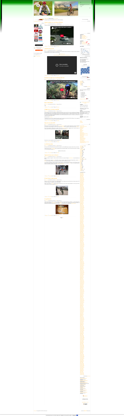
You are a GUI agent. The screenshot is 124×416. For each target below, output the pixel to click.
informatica (81, 157)
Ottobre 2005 (82, 366)
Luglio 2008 (81, 341)
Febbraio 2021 (82, 224)
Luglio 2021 (81, 220)
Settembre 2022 (82, 209)
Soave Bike (83, 37)
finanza (81, 153)
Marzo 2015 (81, 279)
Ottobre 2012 (82, 301)
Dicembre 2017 (82, 253)
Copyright (81, 122)
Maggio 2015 (82, 277)
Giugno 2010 (82, 323)
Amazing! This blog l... (83, 384)
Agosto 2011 (81, 312)
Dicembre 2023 (82, 197)
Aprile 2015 (81, 278)
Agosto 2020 (81, 228)
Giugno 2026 (82, 174)
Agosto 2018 (81, 247)
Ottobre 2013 (82, 292)
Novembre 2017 (82, 254)
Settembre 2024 (82, 190)
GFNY (63, 126)
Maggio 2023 (82, 203)
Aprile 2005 (81, 371)
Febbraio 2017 (82, 261)
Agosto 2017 (81, 256)
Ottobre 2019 (82, 236)
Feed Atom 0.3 (85, 396)
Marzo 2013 (81, 297)
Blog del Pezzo (82, 132)
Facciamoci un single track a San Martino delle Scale (54, 77)
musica (81, 160)
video (81, 168)
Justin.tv (81, 131)
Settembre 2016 (82, 265)
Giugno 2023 (82, 202)
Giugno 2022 (82, 211)
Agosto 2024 (81, 191)
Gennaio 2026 (82, 178)
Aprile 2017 (81, 259)
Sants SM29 (52, 148)
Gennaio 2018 (82, 252)
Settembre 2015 (82, 274)
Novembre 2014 (82, 282)
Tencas (81, 129)
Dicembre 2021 (82, 216)
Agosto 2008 (81, 340)
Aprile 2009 (81, 334)
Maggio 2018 (82, 249)
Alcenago (81, 147)
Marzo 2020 (81, 232)
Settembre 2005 (82, 367)
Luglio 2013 (81, 294)
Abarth (56, 50)
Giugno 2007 (82, 351)
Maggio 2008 (82, 342)
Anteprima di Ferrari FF (49, 48)
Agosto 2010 (81, 321)
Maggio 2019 (82, 240)
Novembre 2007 (82, 347)
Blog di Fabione (82, 134)
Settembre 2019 (82, 237)
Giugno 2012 (82, 304)
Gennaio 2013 (82, 299)
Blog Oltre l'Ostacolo (83, 138)
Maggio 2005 (82, 370)
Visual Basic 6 (82, 169)
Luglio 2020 (81, 229)
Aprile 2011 (81, 315)
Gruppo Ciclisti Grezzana (83, 126)
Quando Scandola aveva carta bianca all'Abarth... (54, 22)
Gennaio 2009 (82, 336)
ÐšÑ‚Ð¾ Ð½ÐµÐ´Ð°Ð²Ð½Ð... (84, 382)
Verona (81, 166)
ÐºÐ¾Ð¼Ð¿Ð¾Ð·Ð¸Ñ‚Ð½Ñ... (84, 380)
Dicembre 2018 (82, 244)
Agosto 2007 (81, 349)
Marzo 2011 (81, 316)
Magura (61, 202)
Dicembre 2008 (82, 337)
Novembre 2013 (82, 291)
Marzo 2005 (81, 372)
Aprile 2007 (81, 352)
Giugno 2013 (82, 295)
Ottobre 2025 (82, 180)
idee (80, 156)
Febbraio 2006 (82, 363)
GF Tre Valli (83, 35)
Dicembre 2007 (82, 346)
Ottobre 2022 (82, 208)
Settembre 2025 (82, 181)
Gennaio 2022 (82, 215)
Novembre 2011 (82, 310)
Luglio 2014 (81, 285)
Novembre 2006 (82, 356)
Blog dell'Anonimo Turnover (84, 133)
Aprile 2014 (81, 287)
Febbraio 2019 (82, 242)
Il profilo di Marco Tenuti (39, 47)
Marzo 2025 (81, 186)
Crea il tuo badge (39, 48)
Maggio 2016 (82, 268)
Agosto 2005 (81, 368)
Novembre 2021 (82, 217)
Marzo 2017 (81, 260)
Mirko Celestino (73, 203)
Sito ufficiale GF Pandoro (37, 21)
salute (81, 164)
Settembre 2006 (82, 358)
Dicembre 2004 (82, 374)
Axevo (60, 203)
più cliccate (88, 86)
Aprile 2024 (81, 194)
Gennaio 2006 (82, 364)
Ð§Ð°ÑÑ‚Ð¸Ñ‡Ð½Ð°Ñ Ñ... (83, 378)
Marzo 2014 (81, 288)
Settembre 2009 (82, 330)
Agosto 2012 (81, 303)
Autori (81, 120)
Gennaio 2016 (82, 271)
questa (57, 184)
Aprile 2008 (81, 343)
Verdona (52, 183)
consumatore (81, 149)
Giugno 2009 (82, 332)
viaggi (81, 167)
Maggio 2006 (82, 361)
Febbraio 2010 (82, 326)
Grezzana (81, 154)
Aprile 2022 (81, 213)
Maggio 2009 (82, 333)
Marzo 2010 (81, 325)
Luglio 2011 (81, 313)
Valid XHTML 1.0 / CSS (85, 402)
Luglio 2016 (81, 266)
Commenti (50, 46)
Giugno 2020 (82, 230)
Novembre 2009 (82, 328)
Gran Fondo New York (61, 125)
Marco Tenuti (46, 50)
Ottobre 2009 (82, 329)
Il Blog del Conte (82, 139)
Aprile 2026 (81, 176)
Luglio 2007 (81, 350)
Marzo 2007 (81, 353)
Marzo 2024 (81, 195)
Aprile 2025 (81, 185)
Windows (81, 170)
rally (80, 84)
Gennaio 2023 (82, 206)
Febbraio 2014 (82, 289)
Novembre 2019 (82, 235)
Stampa (58, 46)
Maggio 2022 (82, 212)
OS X (80, 162)
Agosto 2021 (81, 219)
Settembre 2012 (82, 302)
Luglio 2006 (81, 359)
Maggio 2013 (82, 296)
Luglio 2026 (81, 173)
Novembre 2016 (82, 263)
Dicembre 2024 (82, 188)
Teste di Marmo (82, 140)
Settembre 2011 (82, 311)
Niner (57, 163)
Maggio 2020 (82, 231)
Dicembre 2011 (82, 309)
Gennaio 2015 (82, 280)
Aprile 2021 (81, 222)
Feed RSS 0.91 (85, 395)
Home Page (46, 18)
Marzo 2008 (81, 344)
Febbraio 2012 (82, 307)
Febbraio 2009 (82, 335)
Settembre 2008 (82, 339)
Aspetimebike (82, 136)
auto (80, 148)
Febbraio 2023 (82, 205)
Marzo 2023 (81, 204)
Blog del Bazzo (82, 127)
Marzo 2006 (81, 362)
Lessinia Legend (84, 38)
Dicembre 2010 (82, 318)
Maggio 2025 (82, 184)
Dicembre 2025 (82, 179)
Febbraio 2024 (82, 196)
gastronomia (81, 82)
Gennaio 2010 (82, 327)
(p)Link (46, 46)
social (81, 165)
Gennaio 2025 (82, 187)
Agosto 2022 (81, 210)
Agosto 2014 (81, 284)
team (66, 128)
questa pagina (54, 202)
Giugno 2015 (82, 276)
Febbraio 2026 (82, 177)
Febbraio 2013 (82, 298)
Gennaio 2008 (82, 345)
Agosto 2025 (81, 182)
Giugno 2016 (82, 267)
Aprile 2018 (81, 250)
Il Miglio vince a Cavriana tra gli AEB (52, 109)
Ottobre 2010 (82, 320)
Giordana (77, 126)
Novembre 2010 (82, 319)
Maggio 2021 (82, 221)
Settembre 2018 (82, 246)
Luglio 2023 (81, 201)
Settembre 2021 (82, 218)
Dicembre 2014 (82, 281)
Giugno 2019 (82, 239)
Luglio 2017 (81, 257)
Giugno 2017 (82, 258)
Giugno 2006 (82, 360)
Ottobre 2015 (82, 273)
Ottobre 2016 (82, 264)
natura (81, 161)
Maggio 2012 (82, 305)
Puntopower (81, 128)
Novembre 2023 (82, 198)
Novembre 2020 (82, 226)
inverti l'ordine (55, 18)
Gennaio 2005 (82, 373)
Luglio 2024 (81, 192)
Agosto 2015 (81, 275)
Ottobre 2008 (82, 338)
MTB (56, 79)
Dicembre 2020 (82, 225)
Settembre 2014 (82, 283)
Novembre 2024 (82, 189)
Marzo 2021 (81, 223)
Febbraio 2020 (82, 233)
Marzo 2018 (81, 251)
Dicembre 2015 (82, 272)
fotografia (81, 81)
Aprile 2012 (81, 306)
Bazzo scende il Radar (49, 102)
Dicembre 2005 (82, 365)
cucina (81, 150)
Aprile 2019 (81, 241)
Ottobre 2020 (82, 227)
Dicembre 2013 (82, 290)
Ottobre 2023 (82, 199)
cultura (81, 151)
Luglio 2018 (81, 248)
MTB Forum (81, 130)
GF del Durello (84, 36)
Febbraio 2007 (82, 354)
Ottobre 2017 (82, 255)
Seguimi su (38, 50)
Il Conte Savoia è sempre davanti (51, 178)
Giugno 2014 (82, 286)
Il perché (81, 121)
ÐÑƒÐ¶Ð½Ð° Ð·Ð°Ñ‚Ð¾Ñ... (83, 392)
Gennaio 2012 (82, 308)
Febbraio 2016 (82, 270)
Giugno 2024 (82, 193)
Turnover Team (82, 125)
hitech (81, 155)
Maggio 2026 (82, 175)
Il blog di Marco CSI (82, 142)
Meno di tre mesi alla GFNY (50, 122)
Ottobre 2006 (82, 357)
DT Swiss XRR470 (61, 163)
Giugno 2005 (82, 369)
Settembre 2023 (82, 200)
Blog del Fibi (82, 137)
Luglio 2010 (81, 322)
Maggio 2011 (82, 314)
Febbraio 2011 (82, 317)
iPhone (81, 158)
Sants (54, 149)
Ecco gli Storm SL (48, 198)
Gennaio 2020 (82, 234)
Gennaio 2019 (82, 243)
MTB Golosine (82, 135)
